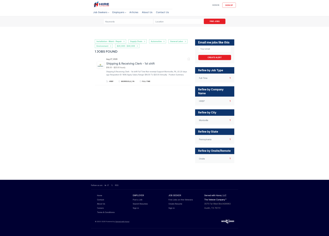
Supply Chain (136, 41)
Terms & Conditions (106, 212)
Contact (100, 200)
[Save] (186, 59)
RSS (116, 185)
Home (99, 195)
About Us (101, 204)
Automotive (156, 41)
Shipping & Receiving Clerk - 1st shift (130, 63)
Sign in (215, 5)
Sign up (229, 5)
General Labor (176, 41)
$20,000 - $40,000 (126, 46)
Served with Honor (122, 221)
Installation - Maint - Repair (109, 41)
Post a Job (137, 200)
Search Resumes (140, 204)
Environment (102, 46)
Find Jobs (215, 21)
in (105, 185)
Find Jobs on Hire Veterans (180, 200)
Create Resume (175, 204)
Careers (100, 208)
